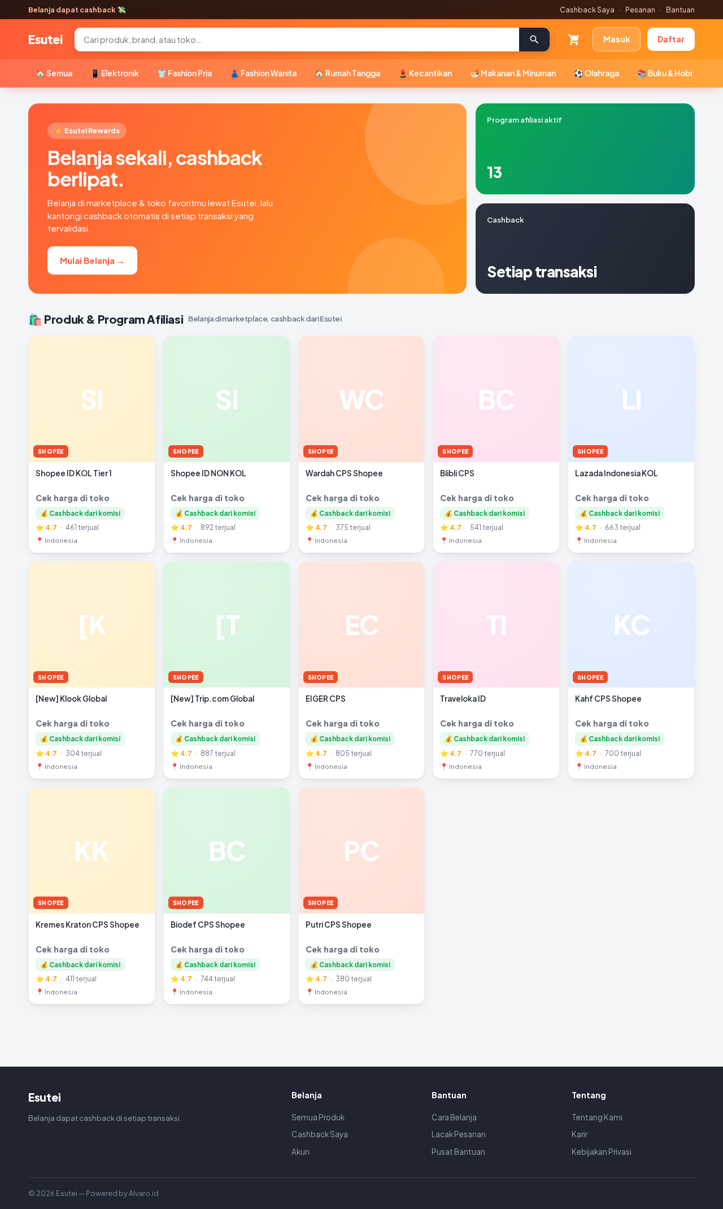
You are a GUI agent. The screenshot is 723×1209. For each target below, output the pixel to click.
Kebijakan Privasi (601, 1151)
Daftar (671, 39)
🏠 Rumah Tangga (347, 73)
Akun (300, 1151)
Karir (579, 1134)
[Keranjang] (574, 39)
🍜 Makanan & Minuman (513, 73)
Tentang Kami (597, 1117)
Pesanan (640, 9)
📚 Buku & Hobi (664, 73)
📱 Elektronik (114, 73)
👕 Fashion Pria (184, 73)
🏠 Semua (54, 73)
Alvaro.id (144, 1193)
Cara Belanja (454, 1117)
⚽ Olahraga (596, 73)
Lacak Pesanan (459, 1134)
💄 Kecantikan (425, 73)
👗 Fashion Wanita (263, 73)
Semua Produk (318, 1117)
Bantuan (680, 9)
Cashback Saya (587, 9)
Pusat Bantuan (458, 1151)
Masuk (616, 39)
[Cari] (534, 39)
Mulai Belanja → (92, 260)
